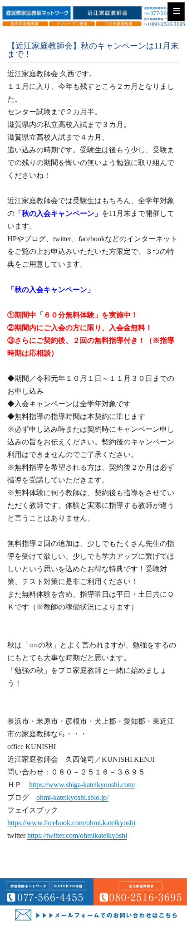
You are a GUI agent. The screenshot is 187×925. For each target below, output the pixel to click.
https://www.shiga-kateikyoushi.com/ (82, 785)
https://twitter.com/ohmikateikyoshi (77, 835)
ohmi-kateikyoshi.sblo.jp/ (72, 797)
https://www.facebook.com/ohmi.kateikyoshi (71, 823)
